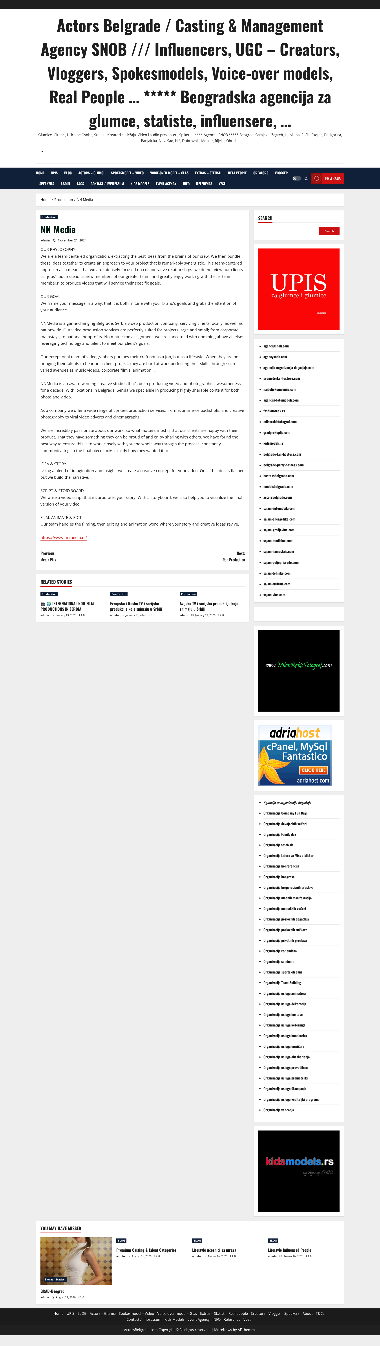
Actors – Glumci (91, 172)
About (65, 183)
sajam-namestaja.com (278, 551)
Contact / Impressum (107, 183)
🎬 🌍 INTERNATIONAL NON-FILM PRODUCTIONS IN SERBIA (67, 606)
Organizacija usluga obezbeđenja (287, 1056)
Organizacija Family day (280, 834)
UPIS (54, 172)
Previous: (48, 556)
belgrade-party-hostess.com (283, 465)
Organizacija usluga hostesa (283, 1014)
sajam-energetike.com (279, 519)
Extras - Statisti (55, 1279)
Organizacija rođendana (280, 950)
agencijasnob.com (276, 346)
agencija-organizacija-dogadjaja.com (288, 367)
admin (45, 240)
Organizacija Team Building (283, 982)
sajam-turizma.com (276, 583)
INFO (186, 183)
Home (40, 172)
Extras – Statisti (208, 172)
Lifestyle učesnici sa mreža (214, 1250)
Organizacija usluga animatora (285, 993)
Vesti (223, 183)
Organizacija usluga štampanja (285, 1088)
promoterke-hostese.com (281, 378)
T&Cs (80, 183)
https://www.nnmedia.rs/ (63, 537)
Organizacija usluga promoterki (285, 1078)
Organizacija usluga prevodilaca (286, 1067)
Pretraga (333, 178)
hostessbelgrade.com (278, 475)
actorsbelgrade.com (277, 497)
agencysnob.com (275, 356)
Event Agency (166, 183)
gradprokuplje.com (276, 432)
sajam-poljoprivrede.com (281, 562)
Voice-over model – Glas (169, 172)
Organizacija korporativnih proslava (288, 887)
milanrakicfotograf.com (280, 421)
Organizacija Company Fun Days (286, 813)
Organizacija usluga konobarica (285, 1035)
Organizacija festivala (278, 844)
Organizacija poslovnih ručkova (285, 929)
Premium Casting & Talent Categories (146, 1250)
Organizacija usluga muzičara (284, 1046)
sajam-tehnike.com (276, 573)
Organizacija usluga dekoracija (285, 1003)
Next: (234, 556)
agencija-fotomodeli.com (281, 400)
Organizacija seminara (279, 961)
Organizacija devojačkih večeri (285, 823)
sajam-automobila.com (279, 508)
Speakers (46, 183)
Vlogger (281, 172)
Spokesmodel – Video (127, 172)
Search (265, 218)
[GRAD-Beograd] (76, 1261)
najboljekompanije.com (279, 389)
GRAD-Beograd (52, 1291)
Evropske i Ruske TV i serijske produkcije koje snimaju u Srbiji (136, 606)
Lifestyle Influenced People (289, 1250)
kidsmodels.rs (273, 443)
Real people (237, 172)
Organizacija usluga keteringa (284, 1025)
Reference (204, 183)
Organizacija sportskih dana (283, 972)
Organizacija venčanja (278, 1109)
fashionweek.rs (274, 410)
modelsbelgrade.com (278, 486)
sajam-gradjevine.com (278, 529)
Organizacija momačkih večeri (285, 908)
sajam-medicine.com (277, 540)
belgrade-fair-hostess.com (282, 454)
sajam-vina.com (274, 594)
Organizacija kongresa (279, 876)
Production (49, 217)
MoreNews (223, 1329)
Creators (260, 172)
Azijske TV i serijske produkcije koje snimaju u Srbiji (209, 606)
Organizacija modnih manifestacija (287, 897)
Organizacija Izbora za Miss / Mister (288, 855)
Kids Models (139, 183)
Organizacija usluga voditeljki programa (291, 1099)
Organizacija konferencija (281, 866)
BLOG (68, 172)
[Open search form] (306, 178)
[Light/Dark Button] (296, 178)
